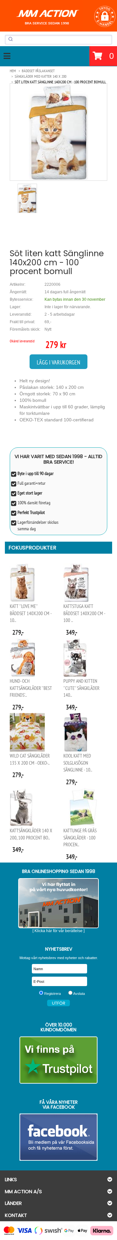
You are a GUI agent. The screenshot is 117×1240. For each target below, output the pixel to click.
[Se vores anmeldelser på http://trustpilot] (58, 1060)
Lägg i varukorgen (58, 362)
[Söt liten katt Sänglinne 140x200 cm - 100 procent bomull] (58, 132)
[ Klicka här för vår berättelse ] (58, 931)
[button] (104, 16)
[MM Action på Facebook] (58, 1137)
